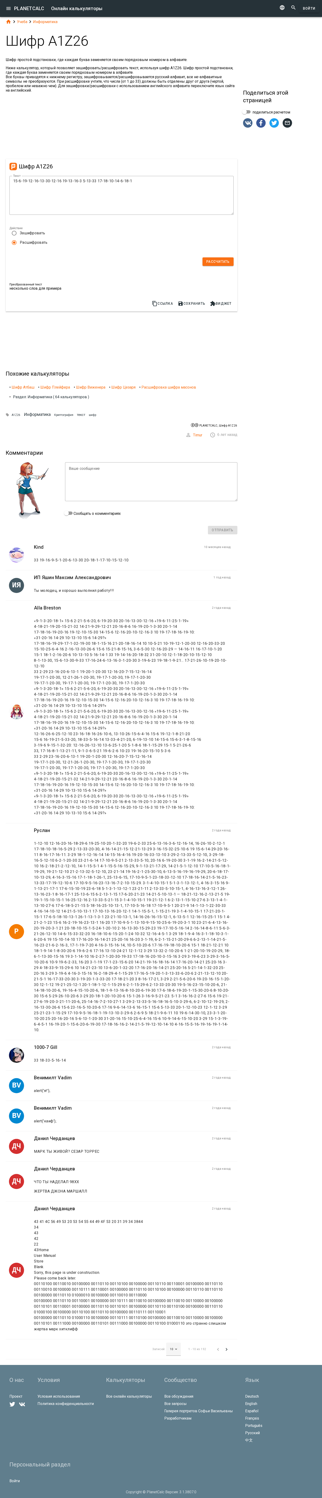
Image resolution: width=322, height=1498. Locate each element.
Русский (252, 1433)
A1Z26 (16, 415)
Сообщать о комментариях (97, 513)
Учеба (22, 22)
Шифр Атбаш (23, 387)
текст (81, 415)
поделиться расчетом (271, 112)
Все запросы (175, 1403)
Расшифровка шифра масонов (168, 387)
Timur (197, 435)
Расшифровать (33, 242)
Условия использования (58, 1396)
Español (251, 1411)
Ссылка (162, 303)
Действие (16, 228)
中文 (249, 1440)
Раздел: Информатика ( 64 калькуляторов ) (51, 397)
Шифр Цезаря (123, 387)
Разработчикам (177, 1418)
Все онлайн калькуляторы (129, 1396)
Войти (309, 8)
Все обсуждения (178, 1396)
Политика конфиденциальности (65, 1403)
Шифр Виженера (90, 387)
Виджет (221, 303)
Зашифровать (32, 233)
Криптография (63, 415)
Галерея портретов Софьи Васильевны (198, 1411)
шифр (92, 415)
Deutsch (252, 1396)
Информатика (45, 22)
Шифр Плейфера (55, 387)
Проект (15, 1396)
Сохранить (191, 303)
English (251, 1403)
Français (252, 1418)
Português (253, 1425)
